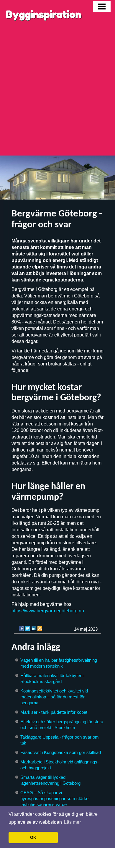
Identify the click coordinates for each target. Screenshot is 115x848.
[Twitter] (27, 628)
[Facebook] (21, 628)
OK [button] (33, 837)
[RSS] (39, 628)
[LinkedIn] (33, 628)
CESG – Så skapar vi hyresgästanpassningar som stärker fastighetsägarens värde (55, 798)
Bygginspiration (43, 14)
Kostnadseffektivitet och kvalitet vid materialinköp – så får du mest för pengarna (54, 696)
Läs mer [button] (72, 822)
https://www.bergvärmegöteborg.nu (48, 610)
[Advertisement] (57, 95)
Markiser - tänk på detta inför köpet (53, 712)
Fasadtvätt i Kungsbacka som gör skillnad (60, 752)
